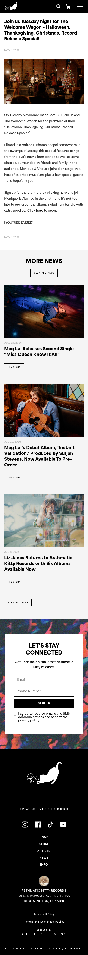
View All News (44, 272)
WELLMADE (60, 934)
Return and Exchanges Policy (44, 921)
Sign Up (44, 703)
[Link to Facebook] (38, 824)
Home (44, 837)
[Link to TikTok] (50, 824)
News (44, 858)
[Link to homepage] (11, 6)
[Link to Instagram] (25, 824)
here (63, 193)
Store (44, 844)
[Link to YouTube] (63, 824)
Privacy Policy (44, 914)
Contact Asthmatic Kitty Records (44, 809)
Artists (43, 851)
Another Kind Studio (36, 934)
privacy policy (28, 720)
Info (44, 865)
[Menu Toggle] (79, 6)
